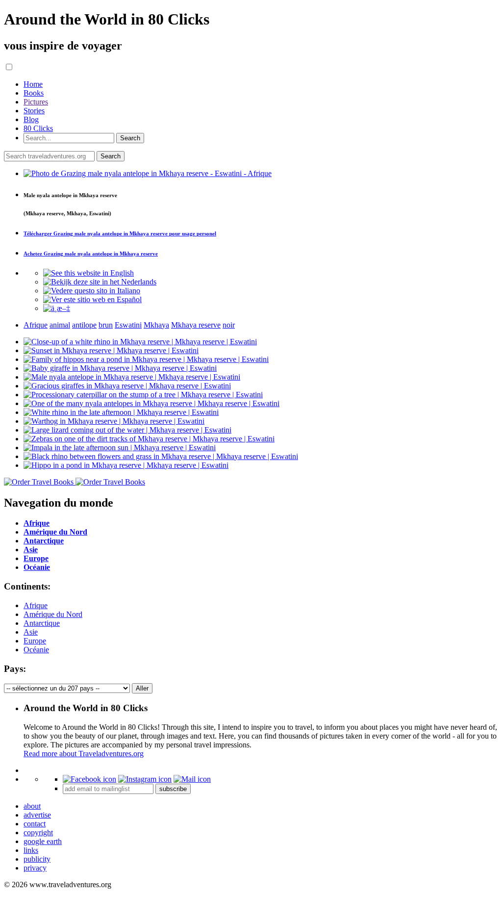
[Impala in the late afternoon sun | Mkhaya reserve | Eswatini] (120, 447)
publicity (37, 859)
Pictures (36, 102)
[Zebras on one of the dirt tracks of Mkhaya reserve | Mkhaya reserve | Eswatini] (149, 439)
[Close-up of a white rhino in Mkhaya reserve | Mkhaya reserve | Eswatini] (140, 341)
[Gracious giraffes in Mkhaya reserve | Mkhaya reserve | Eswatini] (127, 386)
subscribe (173, 789)
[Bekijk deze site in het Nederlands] (99, 282)
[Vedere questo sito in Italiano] (91, 290)
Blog (31, 119)
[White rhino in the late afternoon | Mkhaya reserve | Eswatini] (121, 412)
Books (34, 93)
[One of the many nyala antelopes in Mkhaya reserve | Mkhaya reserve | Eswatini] (151, 403)
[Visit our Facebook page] (89, 779)
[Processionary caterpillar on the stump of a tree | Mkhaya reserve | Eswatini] (143, 394)
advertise (37, 815)
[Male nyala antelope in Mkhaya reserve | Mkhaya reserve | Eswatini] (132, 377)
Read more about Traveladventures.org (84, 753)
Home (33, 84)
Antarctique (42, 623)
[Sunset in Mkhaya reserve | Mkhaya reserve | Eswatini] (111, 350)
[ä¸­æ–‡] (56, 308)
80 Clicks (38, 128)
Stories (34, 110)
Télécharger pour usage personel (120, 233)
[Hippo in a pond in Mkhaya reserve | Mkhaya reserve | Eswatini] (126, 465)
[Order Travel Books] (74, 482)
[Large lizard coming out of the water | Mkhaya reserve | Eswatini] (127, 430)
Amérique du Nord (53, 614)
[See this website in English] (88, 273)
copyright (38, 832)
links (31, 850)
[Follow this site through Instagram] (145, 779)
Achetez (91, 253)
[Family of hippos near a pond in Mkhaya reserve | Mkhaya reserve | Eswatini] (146, 359)
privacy (35, 868)
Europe (35, 641)
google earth (43, 841)
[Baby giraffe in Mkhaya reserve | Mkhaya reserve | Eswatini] (120, 368)
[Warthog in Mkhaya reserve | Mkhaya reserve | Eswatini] (114, 421)
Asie (31, 632)
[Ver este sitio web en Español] (92, 299)
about (32, 806)
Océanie (36, 649)
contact (35, 824)
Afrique (36, 605)
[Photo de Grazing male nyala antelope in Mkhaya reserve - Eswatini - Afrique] (148, 173)
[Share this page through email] (192, 779)
